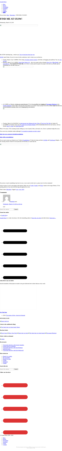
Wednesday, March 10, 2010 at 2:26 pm (12, 204)
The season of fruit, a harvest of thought (15, 315)
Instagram (5, 361)
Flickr (41, 185)
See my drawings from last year (26, 54)
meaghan (12, 201)
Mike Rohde (55, 62)
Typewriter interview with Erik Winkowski (13, 350)
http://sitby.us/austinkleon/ (6, 137)
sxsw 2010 (21, 189)
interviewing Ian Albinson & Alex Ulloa (30, 123)
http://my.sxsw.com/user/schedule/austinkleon (11, 134)
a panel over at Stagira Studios (28, 124)
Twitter (32, 185)
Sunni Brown (6, 63)
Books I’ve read (7, 359)
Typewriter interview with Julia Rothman (13, 347)
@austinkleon (26, 140)
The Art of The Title (46, 123)
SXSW (1, 57)
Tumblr (36, 185)
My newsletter (6, 357)
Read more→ (53, 218)
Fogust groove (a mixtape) (9, 346)
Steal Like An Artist (36, 218)
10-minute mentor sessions (31, 59)
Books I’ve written (7, 356)
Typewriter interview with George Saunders (13, 345)
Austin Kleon (3, 1)
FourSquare (52, 140)
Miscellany (9, 189)
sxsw (17, 189)
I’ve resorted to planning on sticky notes (30, 131)
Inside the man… (7, 349)
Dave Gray (49, 62)
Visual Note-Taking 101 (24, 62)
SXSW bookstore (7, 105)
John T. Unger (10, 126)
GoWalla (45, 140)
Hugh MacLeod (19, 126)
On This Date (3, 312)
